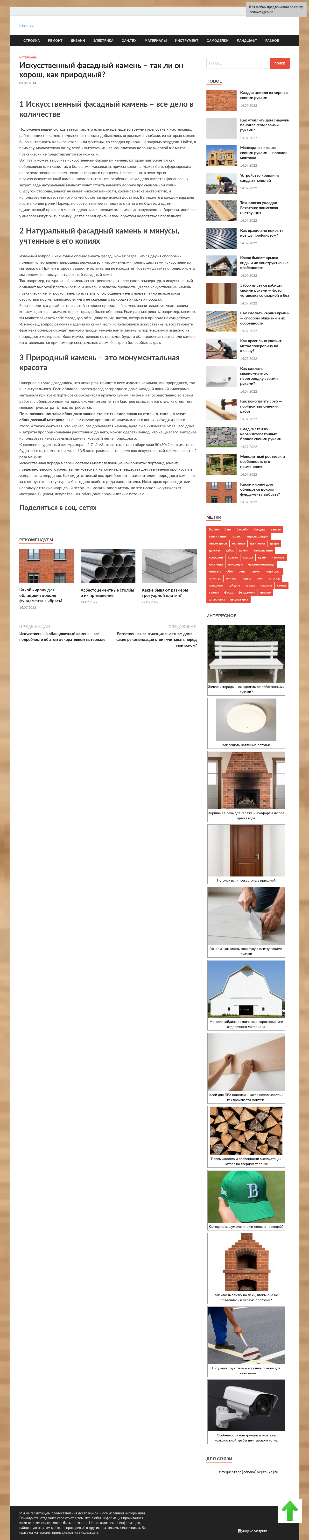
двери (274, 543)
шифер (265, 592)
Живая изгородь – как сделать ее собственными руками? (246, 689)
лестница (216, 564)
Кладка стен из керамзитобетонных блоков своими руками (260, 434)
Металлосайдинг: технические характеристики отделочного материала (246, 1024)
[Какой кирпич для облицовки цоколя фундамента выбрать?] (46, 584)
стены (281, 585)
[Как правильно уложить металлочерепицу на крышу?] (221, 358)
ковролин (216, 557)
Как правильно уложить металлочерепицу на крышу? (261, 346)
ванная (276, 529)
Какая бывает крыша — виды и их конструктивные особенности (264, 263)
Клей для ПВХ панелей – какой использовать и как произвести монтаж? (246, 1097)
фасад (228, 592)
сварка (250, 585)
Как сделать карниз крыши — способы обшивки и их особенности (264, 318)
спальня (266, 585)
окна (242, 571)
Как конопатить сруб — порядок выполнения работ (261, 406)
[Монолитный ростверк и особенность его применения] (221, 474)
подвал (247, 578)
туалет (214, 592)
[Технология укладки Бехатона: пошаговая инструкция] (221, 220)
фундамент (247, 592)
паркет (256, 571)
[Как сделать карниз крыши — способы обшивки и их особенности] (221, 330)
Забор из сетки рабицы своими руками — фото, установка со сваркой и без (264, 290)
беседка (259, 529)
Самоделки (218, 40)
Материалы (156, 40)
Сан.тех (129, 40)
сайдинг (234, 585)
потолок (274, 578)
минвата (215, 571)
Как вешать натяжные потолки (246, 745)
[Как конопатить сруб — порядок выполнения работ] (221, 418)
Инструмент (186, 40)
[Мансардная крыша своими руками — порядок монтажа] (221, 165)
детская (215, 550)
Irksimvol (27, 25)
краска (233, 557)
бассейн (242, 529)
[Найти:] (248, 63)
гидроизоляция (257, 536)
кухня (262, 557)
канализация (263, 550)
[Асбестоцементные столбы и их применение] (108, 585)
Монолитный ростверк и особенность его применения (262, 462)
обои (230, 571)
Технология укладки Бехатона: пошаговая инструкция (259, 208)
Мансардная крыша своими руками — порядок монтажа (264, 153)
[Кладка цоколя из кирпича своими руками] (221, 110)
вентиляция (218, 536)
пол (260, 578)
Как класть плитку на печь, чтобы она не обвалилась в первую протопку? (246, 1297)
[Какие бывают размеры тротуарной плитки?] (169, 585)
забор (230, 550)
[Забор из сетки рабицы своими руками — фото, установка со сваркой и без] (221, 303)
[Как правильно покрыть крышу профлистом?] (221, 248)
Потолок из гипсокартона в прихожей (246, 880)
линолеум (235, 564)
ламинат (278, 557)
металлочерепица (261, 564)
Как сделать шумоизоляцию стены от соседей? (246, 1227)
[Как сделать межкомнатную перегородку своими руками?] (221, 386)
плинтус (215, 578)
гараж (236, 536)
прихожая (216, 585)
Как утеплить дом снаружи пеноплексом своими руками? (264, 125)
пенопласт (273, 571)
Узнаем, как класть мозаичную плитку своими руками (246, 951)
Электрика (103, 40)
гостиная (238, 543)
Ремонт (55, 40)
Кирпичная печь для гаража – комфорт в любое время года (246, 815)
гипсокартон (218, 543)
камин (243, 550)
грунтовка (257, 543)
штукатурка (239, 599)
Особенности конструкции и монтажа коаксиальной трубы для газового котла (246, 1437)
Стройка (31, 40)
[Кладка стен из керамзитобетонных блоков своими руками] (221, 446)
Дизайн (78, 40)
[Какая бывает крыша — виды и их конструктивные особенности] (221, 275)
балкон (214, 529)
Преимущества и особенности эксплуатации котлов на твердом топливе (246, 1161)
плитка (231, 578)
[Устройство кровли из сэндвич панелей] (221, 193)
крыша (248, 557)
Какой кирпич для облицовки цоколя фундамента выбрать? (41, 595)
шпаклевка (217, 599)
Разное (272, 40)
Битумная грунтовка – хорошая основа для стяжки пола (246, 1370)
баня (228, 529)
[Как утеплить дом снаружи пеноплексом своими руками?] (221, 137)
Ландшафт (247, 40)
